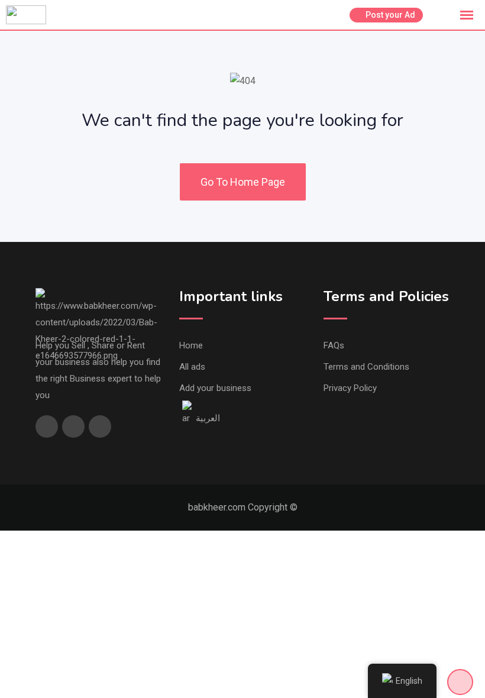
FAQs (334, 345)
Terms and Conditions (366, 366)
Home (191, 345)
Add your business (215, 388)
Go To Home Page (243, 182)
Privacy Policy (350, 388)
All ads (192, 366)
